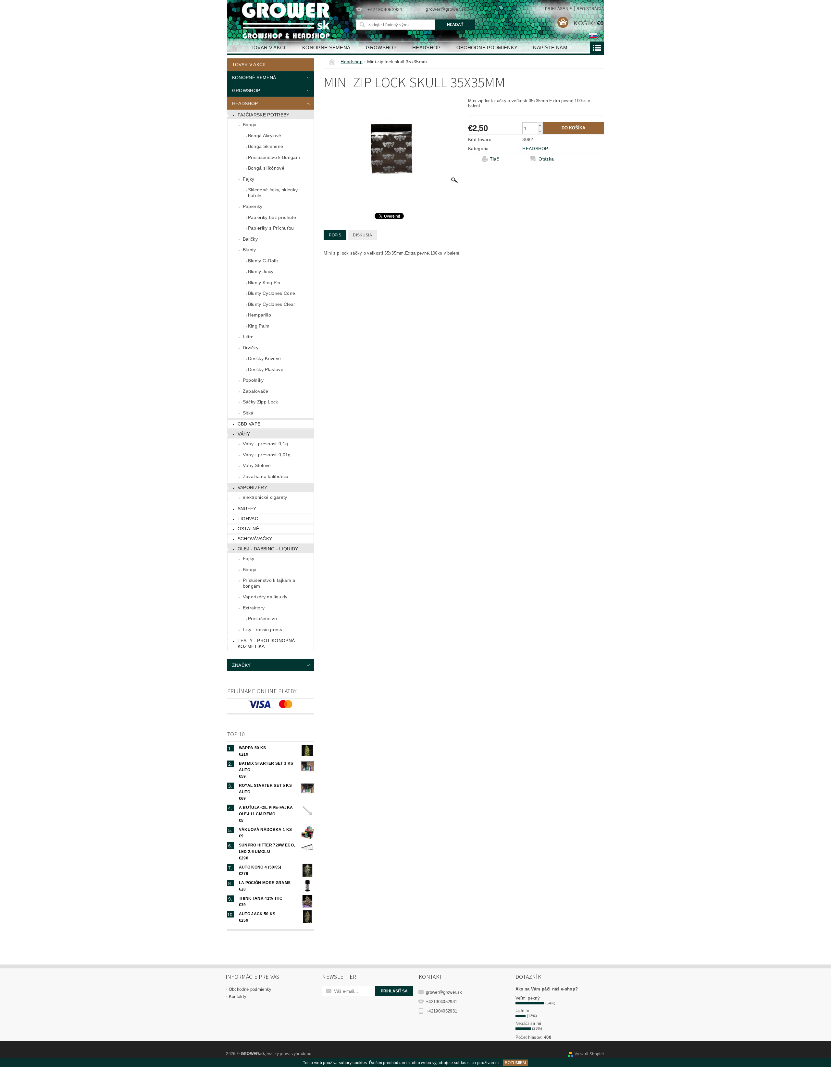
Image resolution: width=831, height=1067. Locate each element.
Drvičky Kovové (264, 358)
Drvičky (250, 347)
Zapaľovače (255, 391)
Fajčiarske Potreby (264, 114)
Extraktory (254, 607)
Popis (335, 235)
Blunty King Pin (264, 282)
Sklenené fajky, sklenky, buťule (273, 192)
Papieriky (253, 206)
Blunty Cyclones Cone (271, 293)
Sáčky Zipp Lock (260, 401)
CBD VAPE (249, 423)
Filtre (248, 336)
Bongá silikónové (266, 168)
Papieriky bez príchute (272, 217)
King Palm (259, 326)
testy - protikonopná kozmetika (266, 643)
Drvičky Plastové (265, 369)
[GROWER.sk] (289, 21)
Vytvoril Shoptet (589, 1054)
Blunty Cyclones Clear (271, 304)
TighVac (248, 518)
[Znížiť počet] (540, 131)
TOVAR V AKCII (269, 47)
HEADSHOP (535, 148)
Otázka (546, 159)
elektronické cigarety (265, 497)
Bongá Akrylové (264, 135)
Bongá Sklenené (265, 146)
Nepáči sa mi (528, 1023)
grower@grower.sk (444, 992)
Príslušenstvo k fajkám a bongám (269, 583)
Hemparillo (259, 315)
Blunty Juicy (261, 271)
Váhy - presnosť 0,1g (265, 443)
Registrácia (590, 8)
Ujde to (522, 1010)
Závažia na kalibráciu (266, 476)
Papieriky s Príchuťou (271, 228)
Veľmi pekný (527, 998)
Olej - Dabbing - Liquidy (268, 548)
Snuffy (247, 508)
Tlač (494, 159)
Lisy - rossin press (262, 629)
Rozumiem (515, 1063)
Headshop (426, 47)
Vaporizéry (252, 487)
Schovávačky (255, 538)
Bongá (250, 124)
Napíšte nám (550, 47)
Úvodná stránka (235, 47)
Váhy (244, 434)
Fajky (248, 179)
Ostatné (248, 528)
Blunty (249, 249)
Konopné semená (326, 47)
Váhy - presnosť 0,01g (267, 454)
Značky (241, 665)
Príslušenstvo (262, 618)
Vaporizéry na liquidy (265, 596)
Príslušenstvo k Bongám (274, 157)
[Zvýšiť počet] (540, 125)
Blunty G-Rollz (263, 260)
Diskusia (362, 235)
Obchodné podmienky (487, 47)
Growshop (381, 47)
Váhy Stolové (257, 465)
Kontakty (238, 996)
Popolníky (253, 380)
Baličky (250, 239)
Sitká (248, 412)
